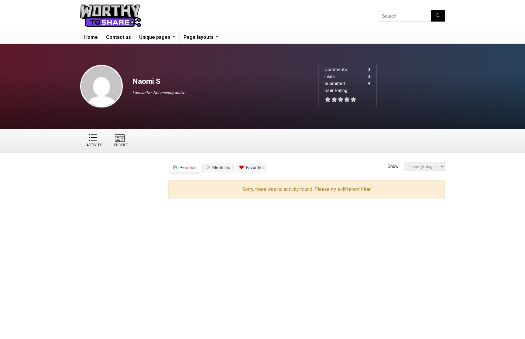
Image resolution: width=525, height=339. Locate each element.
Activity (94, 145)
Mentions (221, 167)
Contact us (118, 37)
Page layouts (199, 37)
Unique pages (154, 37)
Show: (394, 166)
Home (91, 37)
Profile (121, 145)
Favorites (255, 167)
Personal (188, 167)
